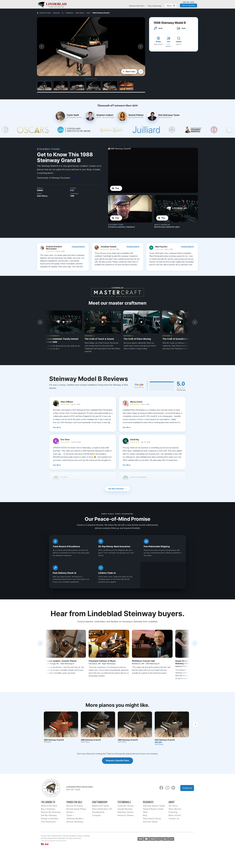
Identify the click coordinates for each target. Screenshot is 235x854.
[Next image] (140, 46)
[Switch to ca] (46, 844)
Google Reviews (125, 809)
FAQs (145, 812)
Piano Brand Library (152, 818)
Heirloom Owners (126, 815)
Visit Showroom (48, 821)
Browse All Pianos (74, 805)
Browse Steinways (74, 821)
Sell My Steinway (49, 815)
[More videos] (195, 322)
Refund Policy (57, 836)
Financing (173, 812)
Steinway (56, 13)
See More (57, 427)
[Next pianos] (195, 724)
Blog (145, 815)
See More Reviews (116, 489)
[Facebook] (161, 788)
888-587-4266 (188, 2)
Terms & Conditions (69, 836)
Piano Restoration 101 (102, 809)
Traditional (69, 13)
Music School (175, 815)
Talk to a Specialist (188, 5)
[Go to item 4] (92, 78)
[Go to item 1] (86, 78)
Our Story (173, 805)
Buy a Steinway (154, 6)
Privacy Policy (46, 836)
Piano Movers (175, 809)
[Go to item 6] (95, 78)
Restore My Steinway (51, 812)
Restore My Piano (136, 6)
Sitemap (87, 836)
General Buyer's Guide (153, 809)
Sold (88, 13)
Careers (80, 836)
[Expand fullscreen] (140, 71)
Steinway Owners (126, 812)
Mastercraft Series (100, 805)
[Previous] (40, 643)
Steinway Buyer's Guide (154, 805)
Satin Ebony (80, 13)
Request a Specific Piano (117, 761)
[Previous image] (41, 46)
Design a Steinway (49, 818)
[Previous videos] (40, 322)
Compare (96, 815)
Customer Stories (126, 805)
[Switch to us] (42, 844)
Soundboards (98, 812)
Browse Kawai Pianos (76, 809)
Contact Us (187, 788)
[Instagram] (167, 788)
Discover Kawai (150, 821)
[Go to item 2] (88, 78)
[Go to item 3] (90, 78)
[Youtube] (173, 788)
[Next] (195, 643)
